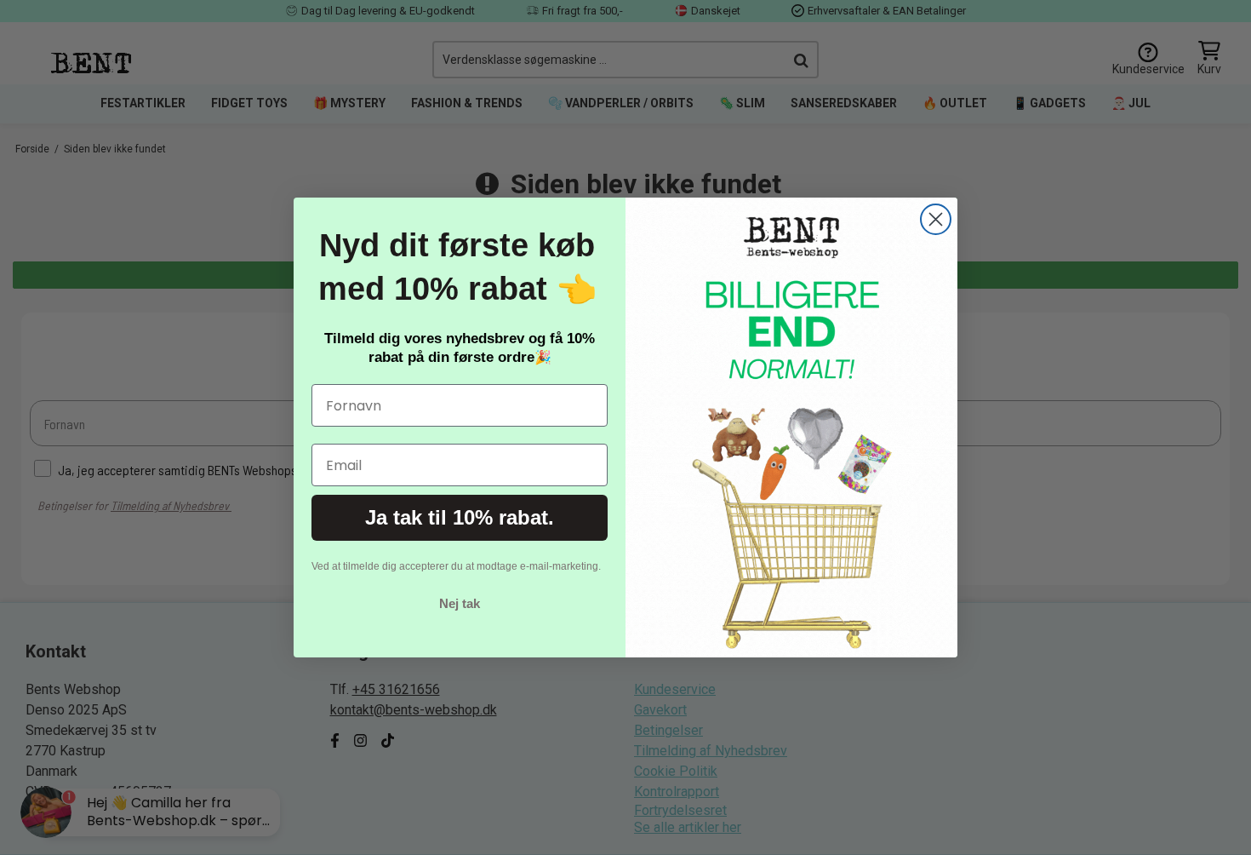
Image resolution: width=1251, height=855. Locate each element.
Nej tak (459, 603)
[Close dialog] (936, 219)
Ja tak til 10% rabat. (459, 517)
